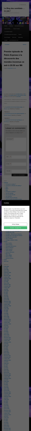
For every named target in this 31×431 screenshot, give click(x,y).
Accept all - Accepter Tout (15, 227)
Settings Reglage (15, 224)
